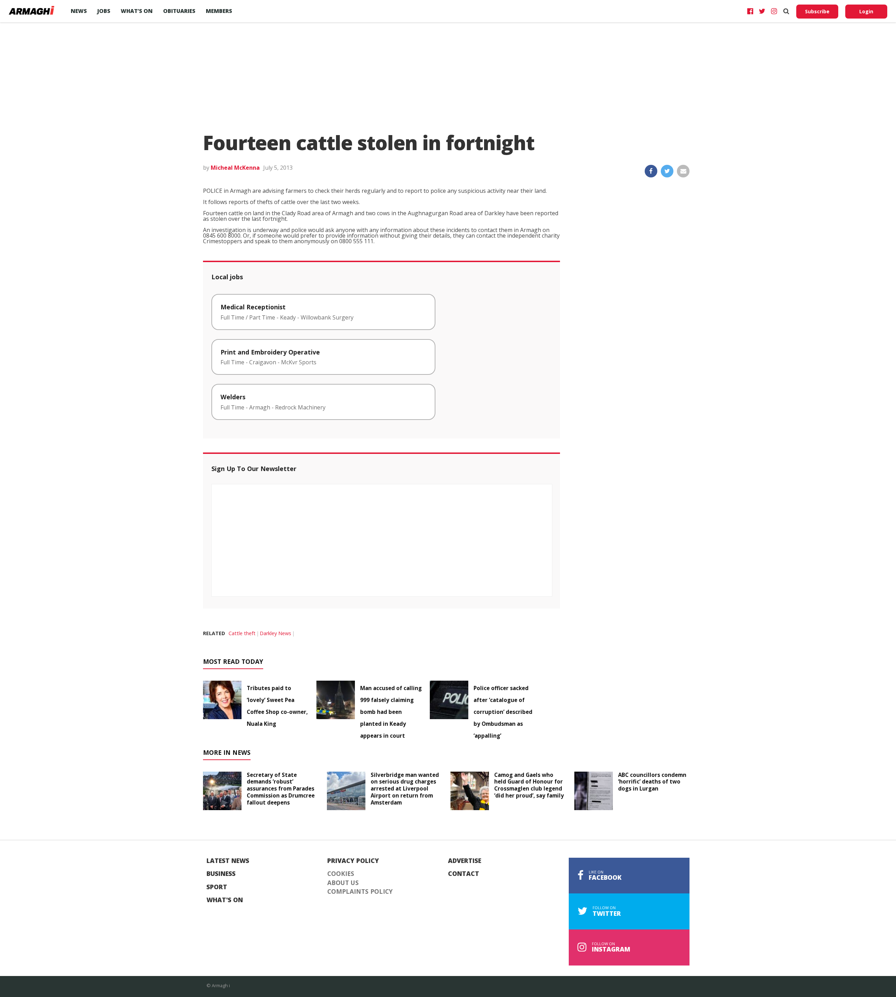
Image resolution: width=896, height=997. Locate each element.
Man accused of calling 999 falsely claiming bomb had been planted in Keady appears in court (391, 711)
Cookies (340, 874)
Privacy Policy (353, 861)
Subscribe (817, 11)
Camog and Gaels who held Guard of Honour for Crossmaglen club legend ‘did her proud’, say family (529, 785)
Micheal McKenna (235, 167)
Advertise (464, 861)
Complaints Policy (360, 892)
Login (866, 11)
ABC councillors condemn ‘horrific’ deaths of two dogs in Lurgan (652, 781)
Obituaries (179, 10)
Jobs (103, 10)
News (79, 10)
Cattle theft (242, 633)
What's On (224, 900)
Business (221, 874)
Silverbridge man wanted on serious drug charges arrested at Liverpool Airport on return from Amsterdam (405, 788)
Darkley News (275, 633)
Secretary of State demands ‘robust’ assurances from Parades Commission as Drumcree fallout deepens (281, 788)
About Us (343, 883)
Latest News (227, 861)
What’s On (137, 10)
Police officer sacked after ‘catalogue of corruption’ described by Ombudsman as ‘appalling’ (503, 711)
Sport (216, 887)
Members (219, 10)
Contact (463, 874)
